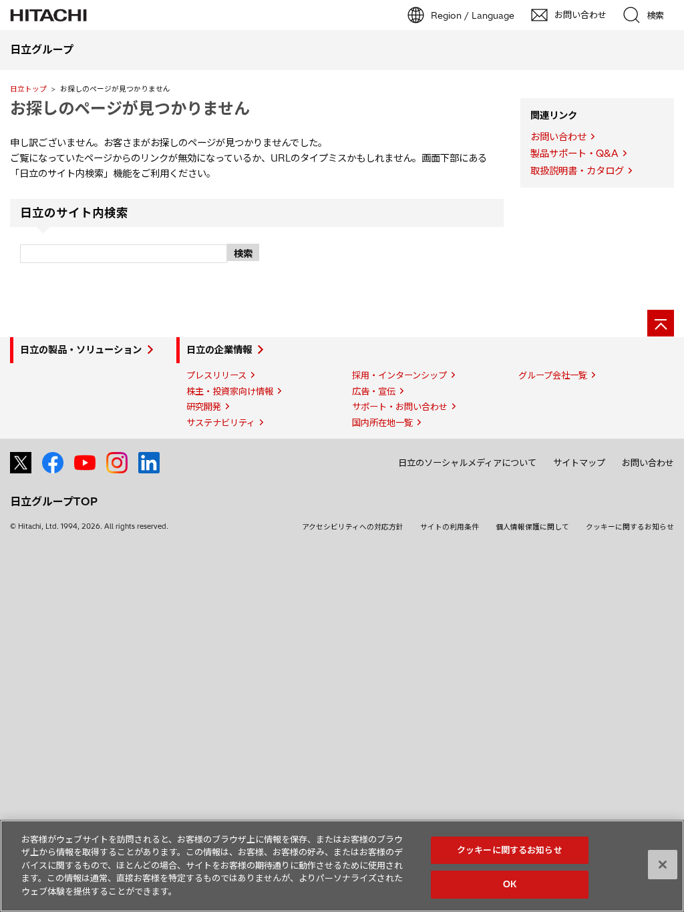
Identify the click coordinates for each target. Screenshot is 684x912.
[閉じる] (662, 864)
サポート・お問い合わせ (400, 406)
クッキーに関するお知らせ (630, 526)
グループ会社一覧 (552, 375)
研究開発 (203, 406)
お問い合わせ (558, 137)
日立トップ (28, 88)
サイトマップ (579, 462)
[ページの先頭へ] (660, 323)
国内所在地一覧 (382, 422)
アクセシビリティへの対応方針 (352, 526)
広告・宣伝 (373, 391)
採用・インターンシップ (399, 375)
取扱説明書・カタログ (577, 171)
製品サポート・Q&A (574, 154)
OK (509, 884)
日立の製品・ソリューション (81, 350)
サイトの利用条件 (449, 526)
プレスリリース (216, 375)
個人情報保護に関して (532, 526)
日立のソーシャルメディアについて (467, 462)
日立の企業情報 (219, 350)
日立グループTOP (54, 501)
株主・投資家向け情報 (229, 391)
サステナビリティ (220, 422)
